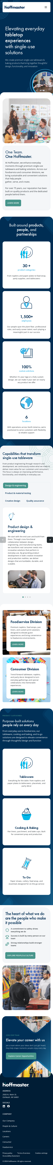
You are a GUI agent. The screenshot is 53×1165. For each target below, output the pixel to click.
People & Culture (10, 1126)
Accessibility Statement (11, 1156)
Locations (7, 1131)
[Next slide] (50, 540)
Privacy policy (7, 1153)
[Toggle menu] (45, 7)
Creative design (12, 500)
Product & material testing (18, 493)
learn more (18, 644)
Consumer (7, 1142)
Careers (6, 1136)
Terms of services (23, 1153)
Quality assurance (35, 500)
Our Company (9, 1120)
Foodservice (8, 1147)
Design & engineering (15, 485)
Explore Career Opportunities (21, 1056)
